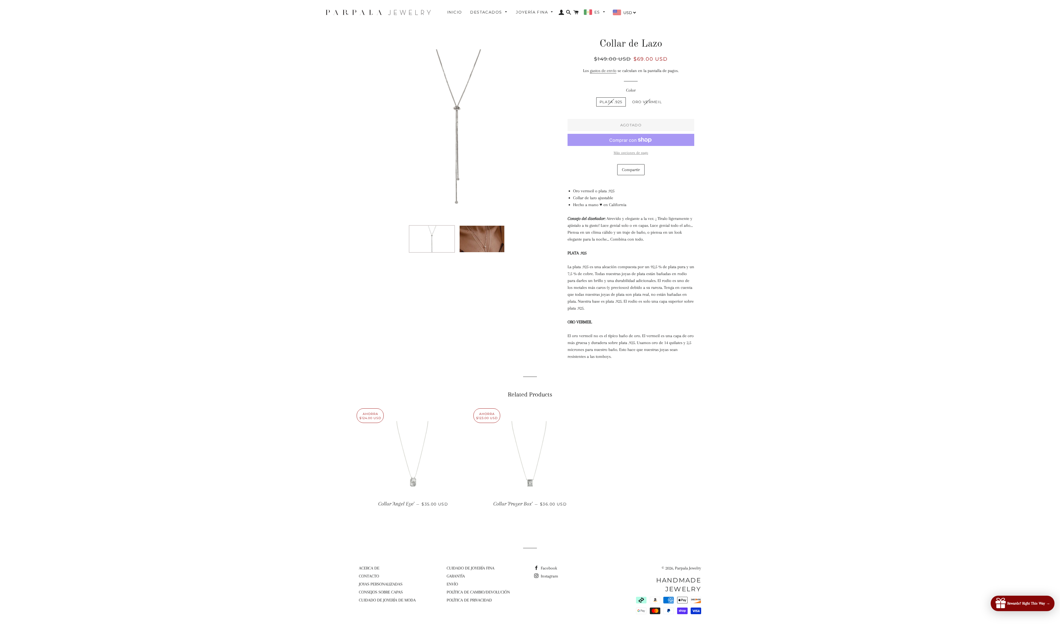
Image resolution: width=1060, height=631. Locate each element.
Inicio (454, 12)
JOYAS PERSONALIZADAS (380, 584)
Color (631, 90)
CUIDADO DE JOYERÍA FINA (470, 568)
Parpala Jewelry (688, 568)
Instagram (549, 576)
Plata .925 (611, 102)
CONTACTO (369, 576)
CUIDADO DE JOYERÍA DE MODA (387, 600)
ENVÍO (452, 584)
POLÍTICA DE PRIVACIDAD (469, 600)
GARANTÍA (456, 576)
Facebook (548, 568)
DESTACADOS (486, 12)
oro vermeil (647, 102)
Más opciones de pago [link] (631, 153)
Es (597, 12)
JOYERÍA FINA (532, 12)
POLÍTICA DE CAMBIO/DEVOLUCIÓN (478, 592)
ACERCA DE (369, 568)
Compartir (631, 169)
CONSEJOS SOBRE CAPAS (381, 592)
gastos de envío (603, 70)
